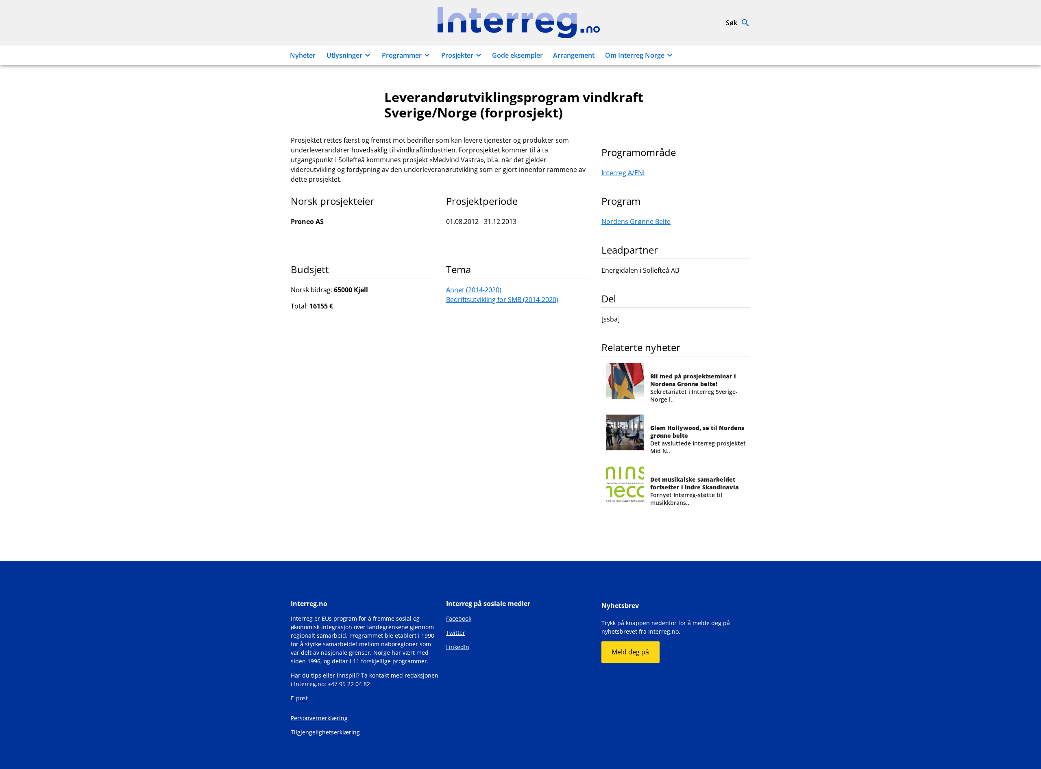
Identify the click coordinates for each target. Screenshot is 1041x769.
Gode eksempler (517, 55)
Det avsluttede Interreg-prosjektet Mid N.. (698, 439)
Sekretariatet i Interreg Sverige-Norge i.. (694, 387)
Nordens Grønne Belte (636, 221)
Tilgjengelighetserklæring (325, 732)
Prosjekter (457, 55)
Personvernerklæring (319, 718)
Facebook (458, 618)
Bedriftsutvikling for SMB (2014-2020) (502, 299)
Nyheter (303, 55)
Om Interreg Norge (634, 55)
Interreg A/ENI (623, 172)
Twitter (455, 632)
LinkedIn (457, 647)
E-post (299, 698)
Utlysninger (344, 55)
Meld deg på (630, 651)
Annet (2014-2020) (473, 289)
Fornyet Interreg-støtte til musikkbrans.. (694, 491)
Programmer (402, 55)
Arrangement (574, 55)
